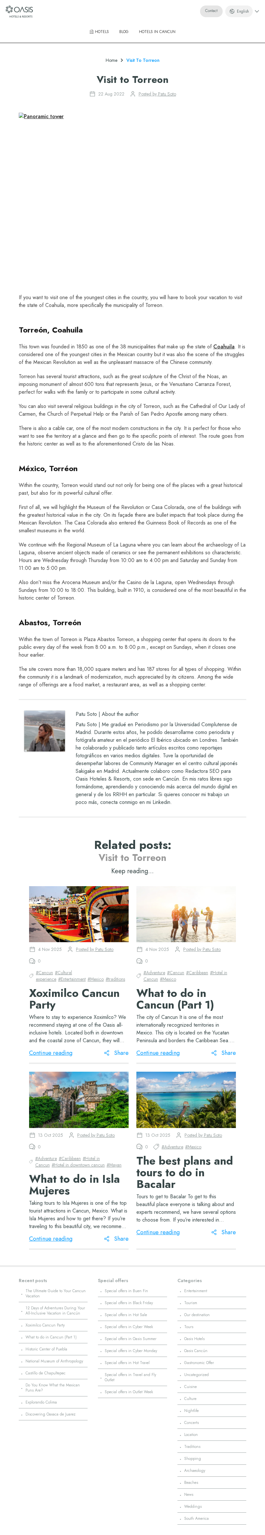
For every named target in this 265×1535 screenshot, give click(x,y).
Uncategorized (196, 1375)
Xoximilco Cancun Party (45, 1325)
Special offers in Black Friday (129, 1303)
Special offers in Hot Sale (126, 1315)
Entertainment (195, 1291)
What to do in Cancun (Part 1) (51, 1337)
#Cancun (44, 972)
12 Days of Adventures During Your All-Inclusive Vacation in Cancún (55, 1310)
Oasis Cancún (195, 1351)
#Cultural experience (54, 975)
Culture (190, 1399)
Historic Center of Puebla (46, 1349)
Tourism (190, 1303)
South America (196, 1518)
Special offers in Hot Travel (127, 1363)
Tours (188, 1327)
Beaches (191, 1482)
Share (121, 1053)
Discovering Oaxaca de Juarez (51, 1414)
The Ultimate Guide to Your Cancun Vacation (56, 1293)
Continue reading (50, 1053)
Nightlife (191, 1411)
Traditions (192, 1447)
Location (191, 1435)
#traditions (115, 979)
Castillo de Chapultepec (46, 1373)
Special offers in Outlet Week (129, 1392)
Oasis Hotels (194, 1339)
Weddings (193, 1506)
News (188, 1494)
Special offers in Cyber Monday (131, 1351)
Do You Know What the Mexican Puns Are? (53, 1387)
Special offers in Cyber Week (129, 1327)
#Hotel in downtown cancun (78, 1165)
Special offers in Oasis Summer (130, 1339)
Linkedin (161, 802)
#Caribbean (197, 972)
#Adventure (154, 972)
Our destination (197, 1315)
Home (111, 60)
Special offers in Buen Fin (126, 1291)
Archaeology (194, 1470)
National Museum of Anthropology (54, 1361)
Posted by (157, 94)
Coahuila (224, 346)
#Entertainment (72, 979)
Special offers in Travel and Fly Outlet (130, 1377)
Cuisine (190, 1387)
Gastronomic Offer (199, 1363)
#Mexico (96, 979)
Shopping (192, 1459)
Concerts (191, 1423)
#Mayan (114, 1165)
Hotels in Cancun (157, 32)
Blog (124, 32)
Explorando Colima (41, 1402)
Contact (211, 11)
